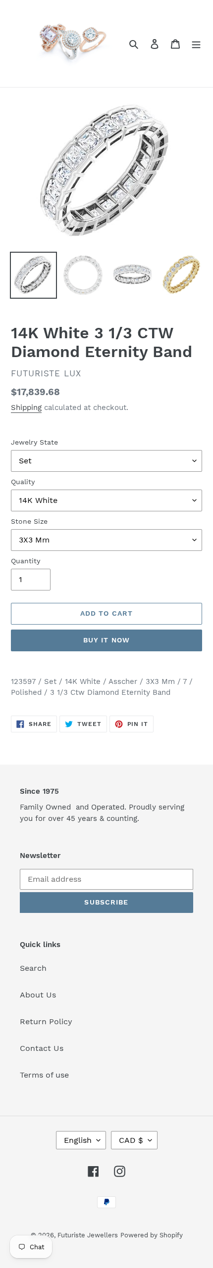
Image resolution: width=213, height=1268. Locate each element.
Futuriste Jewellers (87, 1235)
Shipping (26, 407)
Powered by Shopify (151, 1235)
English (78, 1140)
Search (33, 968)
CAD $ (131, 1140)
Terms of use (44, 1075)
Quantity (25, 561)
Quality (23, 482)
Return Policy (46, 1021)
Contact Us (41, 1048)
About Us (38, 994)
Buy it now (106, 640)
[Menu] (196, 43)
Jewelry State (34, 442)
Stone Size (29, 521)
